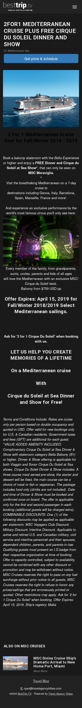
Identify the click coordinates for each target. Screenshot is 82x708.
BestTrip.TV (24, 693)
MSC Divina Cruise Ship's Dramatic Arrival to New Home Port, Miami (54, 662)
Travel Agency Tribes (60, 693)
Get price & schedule (41, 58)
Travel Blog (41, 681)
